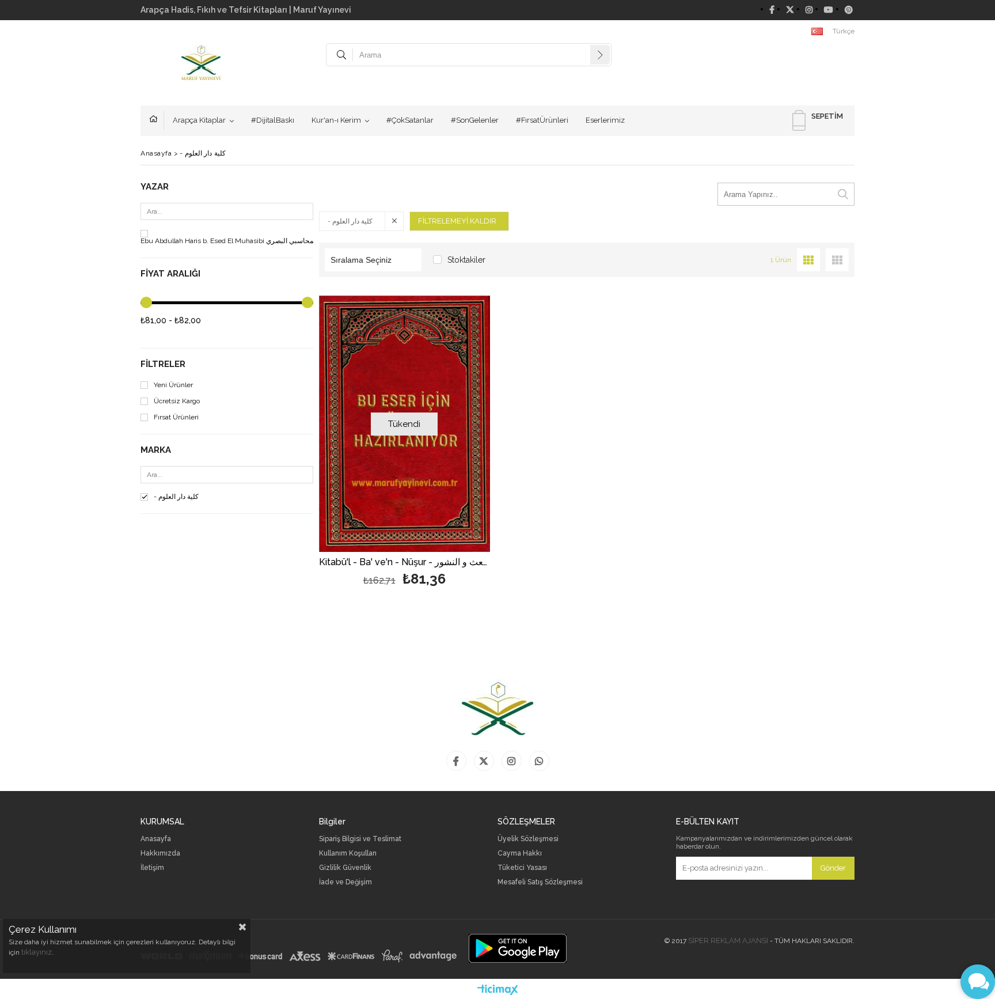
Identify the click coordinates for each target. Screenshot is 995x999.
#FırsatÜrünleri (542, 120)
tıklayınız (36, 952)
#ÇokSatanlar (410, 120)
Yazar (154, 187)
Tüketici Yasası (522, 868)
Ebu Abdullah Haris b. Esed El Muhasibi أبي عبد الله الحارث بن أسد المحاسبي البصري (268, 241)
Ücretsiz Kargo (177, 401)
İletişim (152, 868)
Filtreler (162, 364)
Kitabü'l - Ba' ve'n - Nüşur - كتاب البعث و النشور (404, 562)
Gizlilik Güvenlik (345, 868)
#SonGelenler (475, 120)
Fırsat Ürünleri (176, 417)
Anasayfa (156, 120)
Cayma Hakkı (520, 853)
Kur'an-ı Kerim (336, 120)
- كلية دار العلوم (176, 497)
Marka (155, 450)
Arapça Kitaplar (199, 120)
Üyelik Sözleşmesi (528, 839)
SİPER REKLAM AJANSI (728, 940)
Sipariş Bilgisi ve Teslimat (360, 839)
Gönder (833, 868)
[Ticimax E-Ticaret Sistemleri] (497, 990)
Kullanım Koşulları (348, 853)
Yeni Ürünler (173, 385)
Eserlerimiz (605, 120)
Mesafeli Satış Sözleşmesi (540, 882)
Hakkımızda (160, 853)
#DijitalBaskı (272, 120)
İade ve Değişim (345, 882)
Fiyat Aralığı (170, 274)
